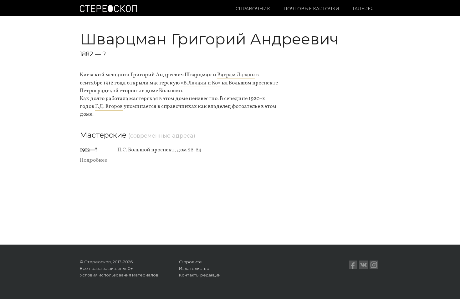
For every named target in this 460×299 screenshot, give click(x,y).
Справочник (253, 9)
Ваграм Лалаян (236, 75)
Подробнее (93, 160)
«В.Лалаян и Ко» (201, 83)
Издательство (194, 268)
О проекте (190, 261)
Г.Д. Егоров (109, 106)
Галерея (363, 9)
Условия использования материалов (119, 274)
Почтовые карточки (311, 9)
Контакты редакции (200, 274)
